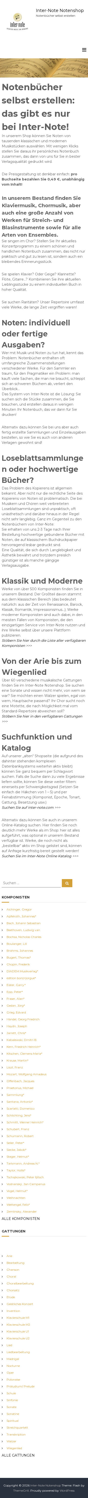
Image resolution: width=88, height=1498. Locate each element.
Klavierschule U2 (18, 1338)
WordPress (67, 1490)
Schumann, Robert (20, 1136)
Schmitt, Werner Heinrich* (25, 1122)
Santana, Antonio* (20, 1101)
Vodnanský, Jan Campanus (26, 1184)
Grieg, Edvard (16, 1012)
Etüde (11, 1297)
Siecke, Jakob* (16, 1150)
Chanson (13, 1269)
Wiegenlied (14, 1448)
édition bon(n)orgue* (21, 978)
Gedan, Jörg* (16, 1005)
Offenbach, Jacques (20, 1081)
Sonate (11, 1407)
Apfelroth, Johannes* (21, 916)
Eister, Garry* (16, 985)
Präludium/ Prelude (20, 1386)
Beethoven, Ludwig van (23, 930)
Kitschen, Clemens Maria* (24, 1053)
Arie (9, 1256)
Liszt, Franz (15, 1067)
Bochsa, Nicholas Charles (24, 937)
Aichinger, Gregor (19, 909)
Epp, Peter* (15, 992)
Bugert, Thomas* (19, 957)
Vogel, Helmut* (17, 1191)
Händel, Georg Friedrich (23, 1019)
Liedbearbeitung (18, 1352)
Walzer (11, 1441)
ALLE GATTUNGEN (18, 1455)
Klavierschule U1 (18, 1331)
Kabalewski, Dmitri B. (22, 1040)
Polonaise (13, 1379)
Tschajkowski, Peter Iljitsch (25, 1177)
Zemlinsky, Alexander (22, 1211)
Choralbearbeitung (20, 1283)
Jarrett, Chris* (16, 1033)
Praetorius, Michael (20, 1088)
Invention (13, 1311)
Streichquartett (17, 1427)
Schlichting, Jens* (19, 1115)
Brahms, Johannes (20, 950)
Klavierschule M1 (18, 1317)
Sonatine (13, 1414)
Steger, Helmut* (18, 1156)
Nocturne (13, 1366)
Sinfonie (12, 1400)
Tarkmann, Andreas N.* (23, 1163)
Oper (10, 1372)
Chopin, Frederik (18, 964)
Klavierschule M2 (18, 1324)
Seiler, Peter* (15, 1143)
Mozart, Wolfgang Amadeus (26, 1074)
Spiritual (13, 1420)
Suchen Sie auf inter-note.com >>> (31, 807)
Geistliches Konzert (20, 1304)
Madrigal (13, 1359)
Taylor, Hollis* (16, 1170)
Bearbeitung (15, 1263)
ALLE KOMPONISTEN (21, 1218)
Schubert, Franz (18, 1129)
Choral (11, 1276)
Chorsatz (13, 1290)
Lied (9, 1345)
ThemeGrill (21, 1490)
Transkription (16, 1434)
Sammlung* (15, 1095)
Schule (11, 1393)
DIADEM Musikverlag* (22, 971)
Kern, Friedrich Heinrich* (24, 1047)
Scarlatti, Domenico (20, 1108)
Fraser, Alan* (15, 998)
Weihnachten (16, 1198)
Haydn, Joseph (17, 1026)
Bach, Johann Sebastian (24, 923)
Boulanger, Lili (17, 944)
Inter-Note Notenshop (60, 10)
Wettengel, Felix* (18, 1204)
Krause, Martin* (17, 1060)
